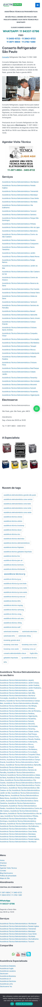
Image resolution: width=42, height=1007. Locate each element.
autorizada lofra (9, 636)
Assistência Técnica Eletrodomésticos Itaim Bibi (17, 693)
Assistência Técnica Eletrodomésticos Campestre (20, 244)
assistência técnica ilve (12, 556)
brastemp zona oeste (11, 649)
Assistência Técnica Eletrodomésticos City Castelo (20, 289)
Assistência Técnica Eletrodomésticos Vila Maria (19, 202)
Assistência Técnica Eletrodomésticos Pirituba (19, 224)
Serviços (3, 865)
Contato (3, 871)
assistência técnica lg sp (12, 579)
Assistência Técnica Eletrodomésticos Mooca (18, 350)
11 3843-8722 (29, 38)
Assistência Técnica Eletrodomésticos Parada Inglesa (19, 839)
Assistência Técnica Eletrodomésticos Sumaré (19, 388)
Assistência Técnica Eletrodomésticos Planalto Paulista (20, 739)
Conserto (5, 57)
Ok (12, 1004)
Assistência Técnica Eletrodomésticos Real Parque (20, 368)
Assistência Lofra (6, 984)
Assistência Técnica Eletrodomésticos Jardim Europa (19, 683)
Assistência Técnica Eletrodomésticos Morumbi (19, 384)
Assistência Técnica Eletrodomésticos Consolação (20, 339)
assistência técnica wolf (12, 627)
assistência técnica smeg (12, 614)
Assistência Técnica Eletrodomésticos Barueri (18, 311)
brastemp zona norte (29, 644)
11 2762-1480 (28, 42)
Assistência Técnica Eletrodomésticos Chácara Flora (19, 737)
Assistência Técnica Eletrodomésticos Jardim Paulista (19, 685)
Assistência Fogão (6, 968)
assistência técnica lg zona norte (15, 588)
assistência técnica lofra (12, 601)
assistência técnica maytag (13, 605)
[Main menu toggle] (37, 5)
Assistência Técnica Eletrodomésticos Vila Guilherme (19, 826)
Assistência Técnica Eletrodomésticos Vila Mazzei (20, 182)
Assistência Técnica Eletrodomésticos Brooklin (21, 703)
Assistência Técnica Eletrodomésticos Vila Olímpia (18, 706)
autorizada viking (25, 636)
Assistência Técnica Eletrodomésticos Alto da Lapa (20, 227)
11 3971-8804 (13, 42)
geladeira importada (11, 658)
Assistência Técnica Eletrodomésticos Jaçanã (16, 680)
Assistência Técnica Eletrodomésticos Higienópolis (20, 395)
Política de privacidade (8, 876)
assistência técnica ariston (13, 521)
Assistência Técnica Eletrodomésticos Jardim (18, 253)
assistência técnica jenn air (13, 560)
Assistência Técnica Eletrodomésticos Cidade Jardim (19, 731)
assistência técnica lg (14, 574)
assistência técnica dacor (13, 530)
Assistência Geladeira (8, 966)
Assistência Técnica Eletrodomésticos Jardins (16, 690)
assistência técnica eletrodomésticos (17, 543)
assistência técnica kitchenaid (14, 569)
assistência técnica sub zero (14, 618)
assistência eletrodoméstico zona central (18, 499)
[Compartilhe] (18, 954)
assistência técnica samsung (14, 610)
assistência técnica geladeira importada (18, 552)
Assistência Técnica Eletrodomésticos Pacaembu (20, 392)
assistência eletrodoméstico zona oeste (17, 512)
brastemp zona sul (28, 649)
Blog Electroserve (6, 873)
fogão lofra (33, 653)
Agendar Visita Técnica (8, 868)
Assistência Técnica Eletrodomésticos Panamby (19, 378)
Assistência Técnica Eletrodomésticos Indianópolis (20, 353)
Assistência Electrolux (8, 981)
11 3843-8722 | (6, 895)
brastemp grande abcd (12, 640)
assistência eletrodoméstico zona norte (17, 508)
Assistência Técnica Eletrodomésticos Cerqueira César (20, 754)
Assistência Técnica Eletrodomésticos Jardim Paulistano (20, 688)
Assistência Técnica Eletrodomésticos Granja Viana (21, 293)
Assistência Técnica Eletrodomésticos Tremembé (20, 191)
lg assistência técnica (29, 658)
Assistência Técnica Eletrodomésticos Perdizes (17, 713)
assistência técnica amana (13, 517)
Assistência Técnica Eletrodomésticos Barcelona (19, 231)
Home (2, 860)
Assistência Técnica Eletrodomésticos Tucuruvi (19, 211)
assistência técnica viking (13, 623)
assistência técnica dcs (12, 534)
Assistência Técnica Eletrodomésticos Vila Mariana (20, 343)
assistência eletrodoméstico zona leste (17, 504)
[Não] (39, 1000)
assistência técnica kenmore (14, 565)
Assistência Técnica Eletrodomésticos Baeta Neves (20, 256)
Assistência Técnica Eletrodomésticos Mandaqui (19, 195)
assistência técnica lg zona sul (14, 596)
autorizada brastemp (11, 631)
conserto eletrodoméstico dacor (15, 653)
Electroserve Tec (6, 986)
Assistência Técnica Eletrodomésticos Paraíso (19, 240)
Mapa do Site (5, 878)
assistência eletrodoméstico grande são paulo (20, 495)
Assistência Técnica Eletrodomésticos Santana (19, 215)
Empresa (3, 863)
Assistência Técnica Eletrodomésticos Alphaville (19, 315)
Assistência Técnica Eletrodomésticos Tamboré (19, 302)
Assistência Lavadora (8, 971)
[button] (4, 463)
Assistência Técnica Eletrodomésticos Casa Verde (20, 198)
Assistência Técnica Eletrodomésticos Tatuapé (19, 346)
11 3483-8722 (13, 38)
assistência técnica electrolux (14, 538)
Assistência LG (5, 979)
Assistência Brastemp (8, 976)
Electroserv (4, 974)
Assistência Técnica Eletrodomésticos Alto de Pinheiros (20, 711)
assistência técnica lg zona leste (15, 583)
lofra (5, 662)
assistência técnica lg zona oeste (15, 592)
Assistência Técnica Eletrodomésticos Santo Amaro (21, 318)
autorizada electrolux (29, 631)
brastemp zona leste (11, 644)
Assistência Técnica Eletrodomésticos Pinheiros (17, 708)
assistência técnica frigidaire (14, 547)
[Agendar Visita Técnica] (21, 159)
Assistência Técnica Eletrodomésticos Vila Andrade (21, 381)
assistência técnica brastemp (14, 525)
